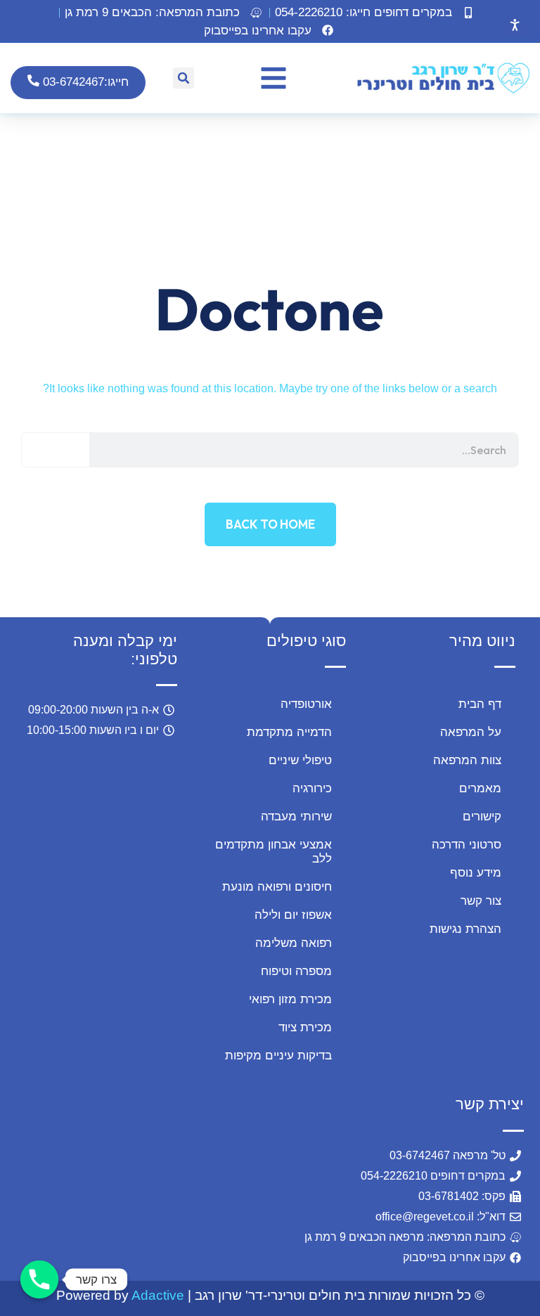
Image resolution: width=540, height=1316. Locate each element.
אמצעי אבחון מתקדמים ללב (273, 851)
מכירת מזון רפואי (290, 999)
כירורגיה (312, 788)
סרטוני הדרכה (466, 844)
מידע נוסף (475, 872)
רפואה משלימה (293, 943)
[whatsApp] (54, 1192)
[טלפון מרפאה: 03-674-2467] (39, 1279)
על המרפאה (470, 732)
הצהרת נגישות (465, 929)
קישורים (482, 816)
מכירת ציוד (305, 1027)
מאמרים (480, 788)
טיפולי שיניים (300, 760)
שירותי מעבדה (296, 816)
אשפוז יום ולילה (293, 915)
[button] (164, 13)
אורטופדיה (306, 704)
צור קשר (481, 901)
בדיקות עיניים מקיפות (278, 1055)
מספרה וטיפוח (296, 971)
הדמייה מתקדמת (289, 732)
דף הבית (479, 704)
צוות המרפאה (467, 760)
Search (56, 450)
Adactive (157, 1295)
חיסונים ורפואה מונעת (277, 887)
